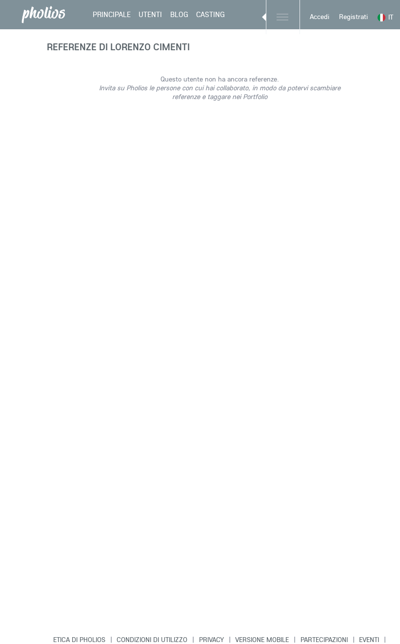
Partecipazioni (324, 639)
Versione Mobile (262, 639)
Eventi (369, 639)
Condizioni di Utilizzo (152, 639)
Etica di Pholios (79, 639)
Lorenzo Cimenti (150, 46)
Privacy (211, 639)
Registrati (353, 16)
